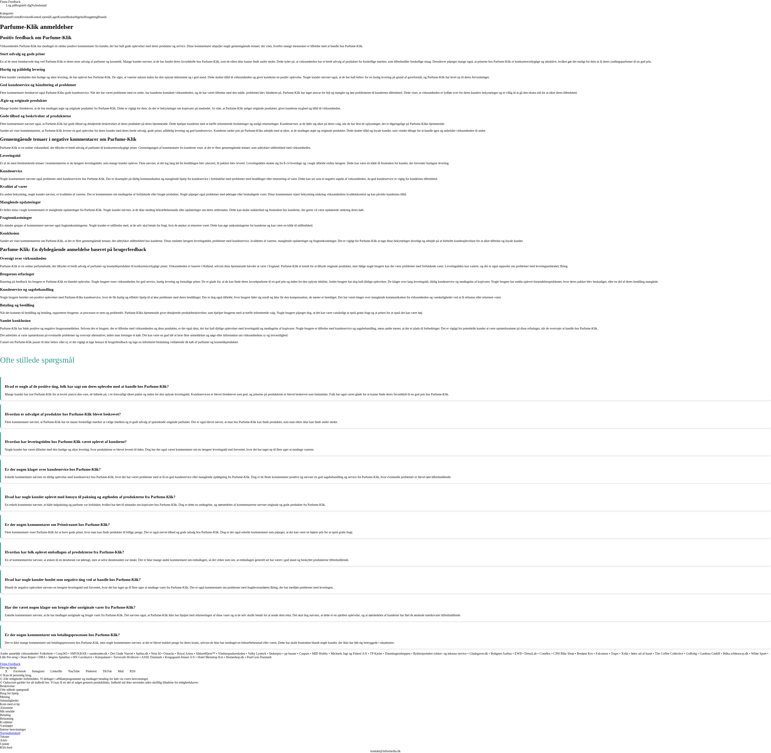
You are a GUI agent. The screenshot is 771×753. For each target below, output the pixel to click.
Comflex (545, 653)
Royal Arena (185, 653)
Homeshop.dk (235, 657)
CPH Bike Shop (563, 653)
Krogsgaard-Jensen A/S (180, 657)
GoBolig (691, 653)
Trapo (614, 653)
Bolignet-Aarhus (501, 653)
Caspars (304, 653)
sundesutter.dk (98, 653)
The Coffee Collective (669, 653)
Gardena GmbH (710, 653)
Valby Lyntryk (257, 653)
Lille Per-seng (9, 657)
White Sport (758, 653)
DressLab (530, 653)
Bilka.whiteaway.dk (735, 653)
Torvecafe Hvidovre (126, 657)
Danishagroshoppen (397, 653)
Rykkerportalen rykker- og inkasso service (440, 653)
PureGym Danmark (259, 657)
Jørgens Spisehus (59, 657)
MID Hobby (320, 653)
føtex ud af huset (641, 653)
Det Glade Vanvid (121, 653)
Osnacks (168, 653)
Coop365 (61, 653)
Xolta (624, 653)
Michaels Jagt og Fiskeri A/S (349, 653)
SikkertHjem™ (205, 653)
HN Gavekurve (82, 657)
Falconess (602, 653)
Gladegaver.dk (478, 653)
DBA (42, 657)
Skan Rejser (28, 657)
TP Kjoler (376, 653)
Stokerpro (275, 653)
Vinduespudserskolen (231, 653)
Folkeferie (46, 653)
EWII (518, 653)
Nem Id (156, 653)
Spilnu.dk (142, 653)
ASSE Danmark (151, 657)
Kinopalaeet (102, 657)
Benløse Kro (585, 653)
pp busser (290, 653)
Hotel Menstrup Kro (210, 657)
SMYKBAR (78, 653)
